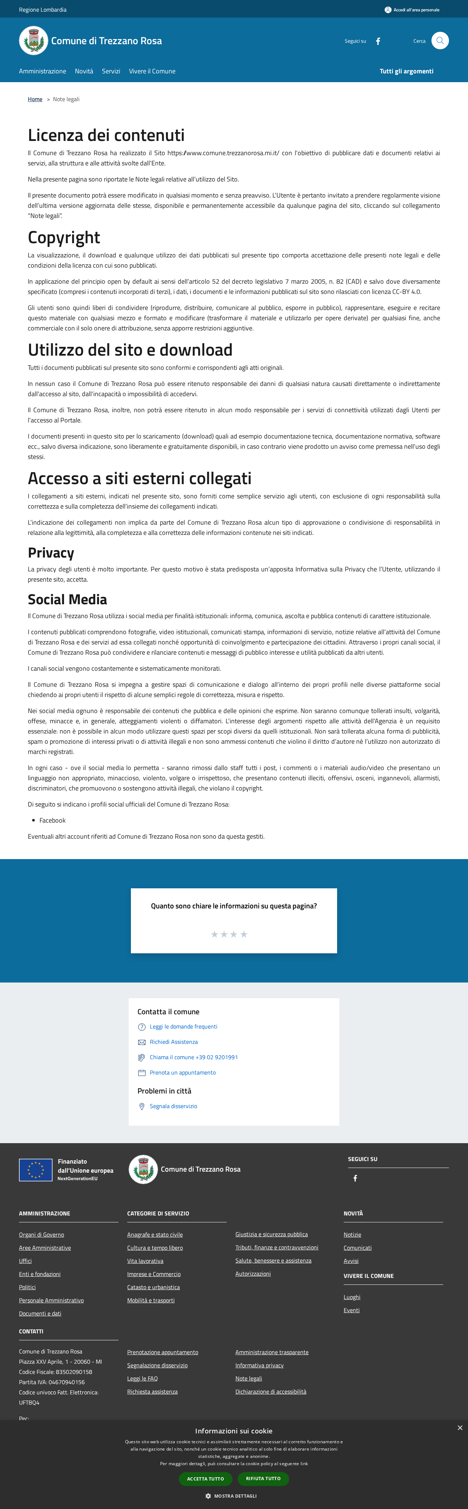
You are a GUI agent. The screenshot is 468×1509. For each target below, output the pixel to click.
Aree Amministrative (45, 1247)
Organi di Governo (41, 1234)
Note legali (248, 1378)
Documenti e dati (40, 1313)
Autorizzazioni (253, 1273)
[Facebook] (375, 40)
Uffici (25, 1260)
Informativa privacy (259, 1365)
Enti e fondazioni (40, 1273)
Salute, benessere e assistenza (273, 1260)
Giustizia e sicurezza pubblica (271, 1234)
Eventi (352, 1310)
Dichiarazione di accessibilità (270, 1391)
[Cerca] (440, 40)
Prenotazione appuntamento (162, 1352)
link (304, 1463)
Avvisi (351, 1260)
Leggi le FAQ (142, 1378)
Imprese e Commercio (154, 1273)
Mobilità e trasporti (151, 1300)
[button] (234, 1495)
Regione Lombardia (43, 9)
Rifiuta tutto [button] (263, 1478)
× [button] (460, 1428)
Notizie (352, 1234)
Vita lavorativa (145, 1260)
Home (35, 99)
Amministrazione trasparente (272, 1352)
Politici (27, 1287)
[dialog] (234, 1464)
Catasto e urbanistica (153, 1287)
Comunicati (358, 1247)
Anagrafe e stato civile (155, 1234)
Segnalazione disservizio (157, 1365)
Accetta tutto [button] (205, 1479)
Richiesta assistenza (152, 1391)
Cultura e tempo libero (155, 1247)
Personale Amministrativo (51, 1300)
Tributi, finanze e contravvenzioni (276, 1247)
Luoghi (352, 1296)
